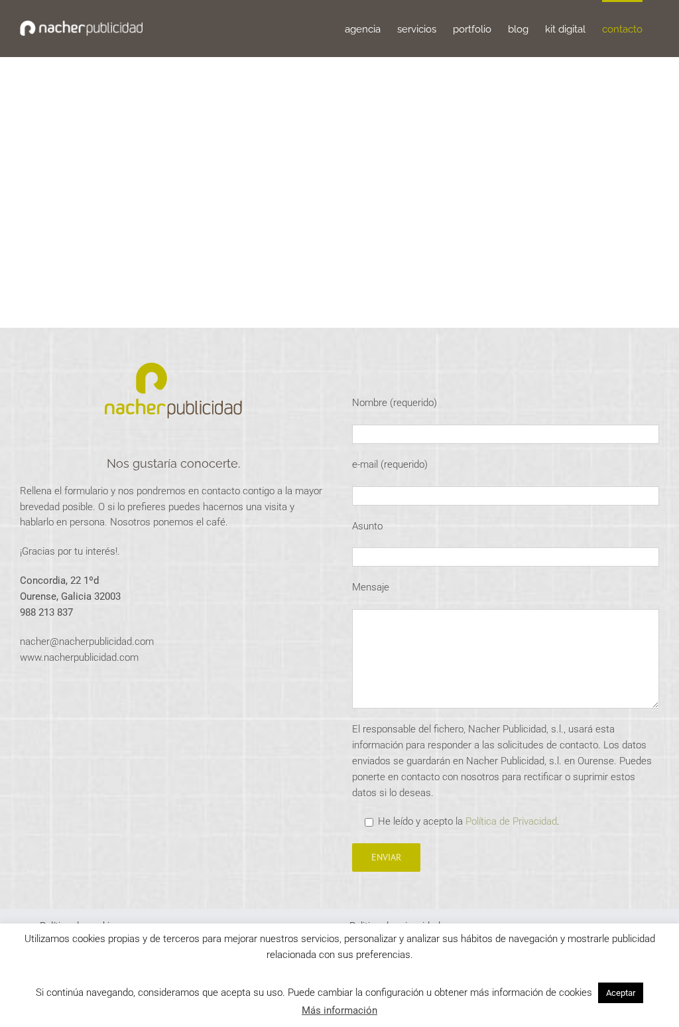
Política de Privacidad (511, 821)
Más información (339, 1010)
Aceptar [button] (620, 993)
